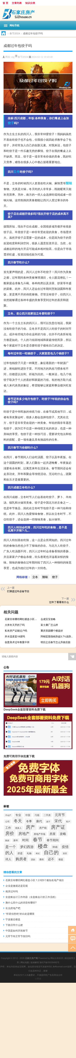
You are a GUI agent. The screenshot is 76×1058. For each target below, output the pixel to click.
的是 (20, 853)
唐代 (39, 821)
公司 (7, 821)
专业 (18, 815)
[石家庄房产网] (38, 13)
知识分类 (30, 3)
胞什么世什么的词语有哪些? (21, 902)
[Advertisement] (38, 1020)
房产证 (58, 826)
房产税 (43, 827)
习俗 (36, 815)
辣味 (69, 183)
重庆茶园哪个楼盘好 (52, 630)
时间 (25, 840)
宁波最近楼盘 (12, 919)
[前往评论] (72, 939)
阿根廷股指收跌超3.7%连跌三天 (58, 636)
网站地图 (25, 962)
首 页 (5, 3)
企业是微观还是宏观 (16, 885)
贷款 (33, 859)
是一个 (10, 846)
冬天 (18, 820)
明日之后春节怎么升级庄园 (55, 642)
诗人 (8, 859)
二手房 (47, 815)
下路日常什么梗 (14, 925)
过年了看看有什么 (59, 602)
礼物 (29, 853)
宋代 (58, 820)
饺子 (11, 123)
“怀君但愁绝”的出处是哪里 (19, 913)
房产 (30, 827)
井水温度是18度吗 (15, 636)
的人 (9, 852)
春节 (37, 839)
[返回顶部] (72, 947)
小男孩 (38, 978)
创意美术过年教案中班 (17, 642)
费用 (41, 859)
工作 (8, 828)
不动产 (8, 815)
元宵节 (60, 814)
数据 (7, 840)
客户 (68, 821)
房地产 (24, 833)
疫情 (65, 846)
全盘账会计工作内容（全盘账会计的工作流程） (31, 897)
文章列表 (17, 3)
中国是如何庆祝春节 (16, 930)
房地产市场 (39, 834)
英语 (65, 853)
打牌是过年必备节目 (18, 591)
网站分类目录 (56, 958)
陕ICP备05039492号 (49, 962)
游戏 (55, 847)
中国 (27, 815)
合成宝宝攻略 (48, 619)
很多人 (18, 827)
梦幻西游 (27, 846)
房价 (9, 833)
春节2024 (15, 33)
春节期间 (53, 840)
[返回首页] (72, 930)
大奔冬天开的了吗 (15, 624)
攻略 (63, 833)
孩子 (48, 821)
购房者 (21, 858)
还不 (51, 859)
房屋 (52, 834)
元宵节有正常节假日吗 (17, 936)
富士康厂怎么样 (49, 624)
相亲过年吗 (11, 891)
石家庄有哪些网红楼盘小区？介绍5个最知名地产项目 (22, 619)
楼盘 (43, 845)
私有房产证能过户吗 (16, 630)
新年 (15, 840)
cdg (12, 57)
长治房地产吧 (12, 908)
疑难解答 (35, 962)
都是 (61, 859)
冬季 (29, 821)
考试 (38, 853)
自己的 (51, 852)
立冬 (16, 171)
